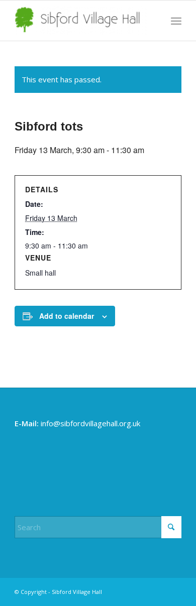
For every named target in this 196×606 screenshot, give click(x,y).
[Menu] (176, 21)
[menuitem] (176, 21)
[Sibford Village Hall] (81, 21)
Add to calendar (66, 316)
